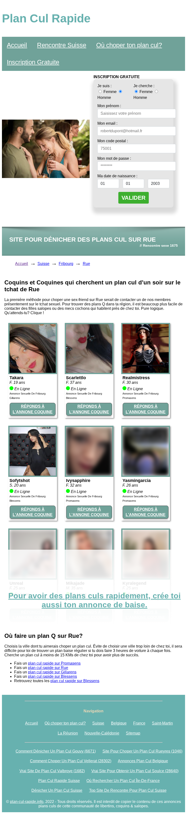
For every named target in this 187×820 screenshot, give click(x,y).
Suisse (43, 264)
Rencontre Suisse (61, 45)
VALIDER (134, 198)
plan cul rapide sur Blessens (52, 676)
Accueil (17, 45)
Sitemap (133, 733)
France (139, 723)
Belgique (119, 723)
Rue (86, 264)
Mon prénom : (109, 106)
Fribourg (66, 264)
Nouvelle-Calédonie (101, 733)
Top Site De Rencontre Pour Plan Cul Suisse (128, 790)
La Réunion (68, 733)
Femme (110, 92)
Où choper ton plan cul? (129, 45)
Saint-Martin (162, 723)
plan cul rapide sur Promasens (54, 663)
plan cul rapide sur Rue (48, 668)
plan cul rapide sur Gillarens (52, 672)
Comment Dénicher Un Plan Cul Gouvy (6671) (56, 751)
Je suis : (104, 86)
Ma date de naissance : (117, 176)
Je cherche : (143, 86)
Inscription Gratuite (33, 62)
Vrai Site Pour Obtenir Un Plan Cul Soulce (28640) (134, 771)
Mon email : (107, 123)
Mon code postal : (112, 141)
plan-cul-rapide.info (26, 802)
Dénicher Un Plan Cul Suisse (56, 790)
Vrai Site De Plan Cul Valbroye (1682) (52, 771)
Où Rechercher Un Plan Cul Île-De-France (123, 781)
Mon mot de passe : (114, 158)
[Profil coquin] (32, 371)
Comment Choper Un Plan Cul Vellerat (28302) (70, 761)
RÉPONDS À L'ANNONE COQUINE (33, 409)
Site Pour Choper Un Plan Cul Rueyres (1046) (142, 751)
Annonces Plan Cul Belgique (143, 761)
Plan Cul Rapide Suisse (59, 781)
